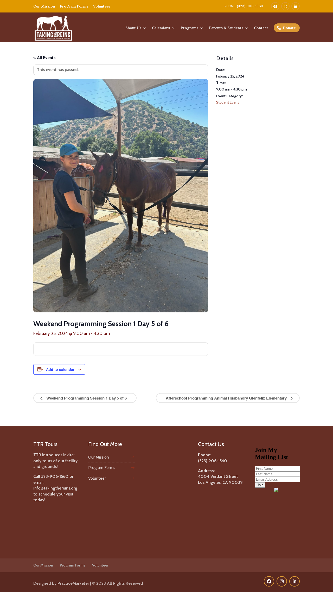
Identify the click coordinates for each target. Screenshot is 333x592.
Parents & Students (226, 28)
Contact (261, 28)
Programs (189, 28)
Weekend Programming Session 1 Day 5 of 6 (86, 398)
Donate (289, 27)
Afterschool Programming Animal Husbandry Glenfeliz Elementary (227, 398)
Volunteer (102, 6)
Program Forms (74, 6)
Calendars (161, 28)
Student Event (227, 102)
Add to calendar (60, 369)
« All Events (44, 57)
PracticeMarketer (73, 583)
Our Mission (44, 6)
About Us (133, 28)
